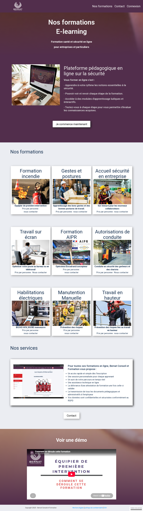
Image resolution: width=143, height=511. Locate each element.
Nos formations (102, 6)
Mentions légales (78, 508)
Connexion (133, 6)
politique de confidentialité (94, 508)
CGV (105, 508)
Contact (119, 6)
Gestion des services (136, 508)
